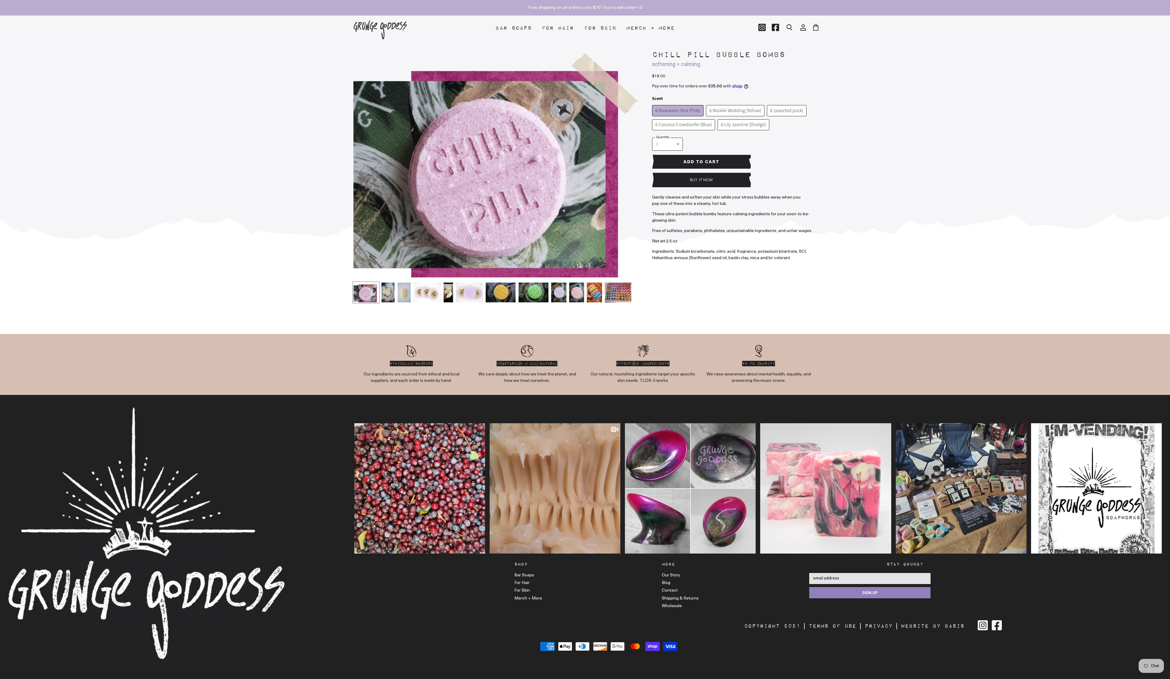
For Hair (558, 28)
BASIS (954, 626)
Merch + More (650, 28)
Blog (666, 583)
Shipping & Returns (680, 598)
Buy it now (701, 179)
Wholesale (672, 606)
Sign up (870, 592)
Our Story (671, 575)
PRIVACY (878, 626)
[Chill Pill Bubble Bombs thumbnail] (366, 292)
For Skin (600, 28)
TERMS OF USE (832, 626)
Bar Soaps (513, 28)
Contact (670, 590)
